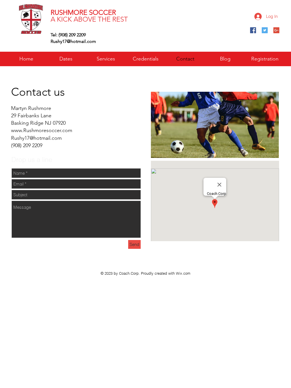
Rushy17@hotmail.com (73, 41)
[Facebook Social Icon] (253, 30)
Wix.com (183, 273)
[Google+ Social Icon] (276, 30)
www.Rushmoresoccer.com (41, 130)
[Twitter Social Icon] (265, 30)
